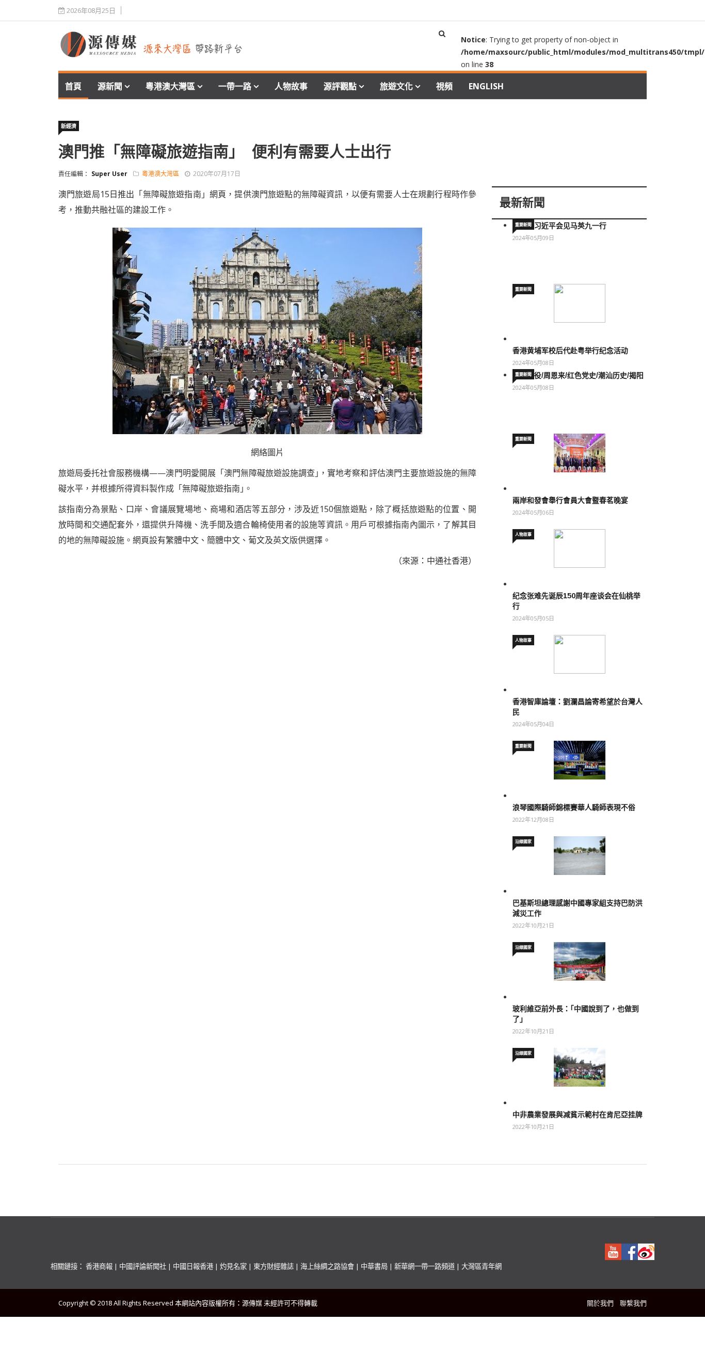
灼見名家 (233, 1266)
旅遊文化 (396, 86)
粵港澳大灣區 (170, 86)
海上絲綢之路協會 (327, 1266)
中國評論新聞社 (142, 1266)
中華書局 (374, 1266)
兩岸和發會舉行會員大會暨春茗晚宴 (570, 500)
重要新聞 (523, 224)
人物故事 (291, 86)
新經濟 (68, 126)
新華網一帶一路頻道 (424, 1266)
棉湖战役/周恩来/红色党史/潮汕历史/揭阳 (578, 375)
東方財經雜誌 (273, 1266)
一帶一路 (234, 86)
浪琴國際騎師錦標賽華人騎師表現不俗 (573, 807)
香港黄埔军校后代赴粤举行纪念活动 (570, 350)
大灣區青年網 (481, 1266)
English (486, 86)
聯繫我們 (633, 1303)
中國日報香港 (193, 1266)
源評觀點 (340, 86)
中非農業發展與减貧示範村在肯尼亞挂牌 (577, 1114)
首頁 (73, 86)
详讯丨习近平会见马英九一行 (559, 225)
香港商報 (99, 1266)
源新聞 (110, 86)
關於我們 (600, 1303)
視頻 (444, 86)
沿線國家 (523, 841)
